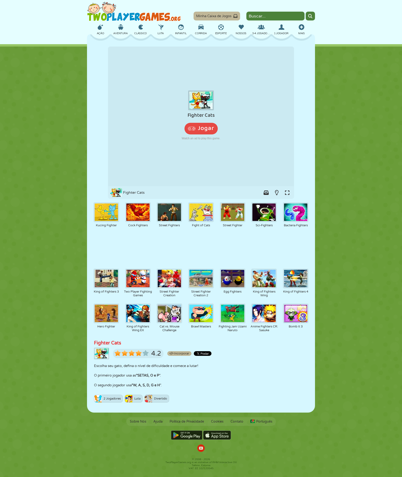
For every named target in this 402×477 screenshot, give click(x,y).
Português (264, 422)
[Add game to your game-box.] (266, 192)
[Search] (310, 16)
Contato (237, 422)
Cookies (217, 422)
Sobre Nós (138, 422)
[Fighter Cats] (201, 116)
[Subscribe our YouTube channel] (201, 448)
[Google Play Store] (186, 435)
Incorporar (181, 353)
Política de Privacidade (187, 422)
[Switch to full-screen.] (287, 192)
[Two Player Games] (134, 11)
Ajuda (158, 422)
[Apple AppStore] (217, 435)
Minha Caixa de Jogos (213, 16)
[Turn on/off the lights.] (276, 192)
